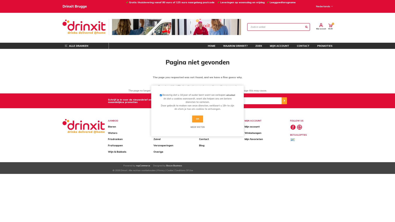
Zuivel (157, 139)
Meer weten (198, 127)
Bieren (112, 126)
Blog (201, 145)
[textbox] (278, 27)
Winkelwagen (253, 132)
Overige (158, 151)
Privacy (161, 170)
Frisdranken (115, 139)
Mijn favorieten (254, 139)
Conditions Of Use (184, 170)
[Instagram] (299, 127)
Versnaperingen (163, 145)
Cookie (169, 170)
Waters (112, 132)
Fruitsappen (115, 145)
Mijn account (321, 29)
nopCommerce (143, 165)
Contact (204, 139)
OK (197, 119)
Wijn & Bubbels (117, 151)
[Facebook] (293, 127)
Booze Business (174, 165)
